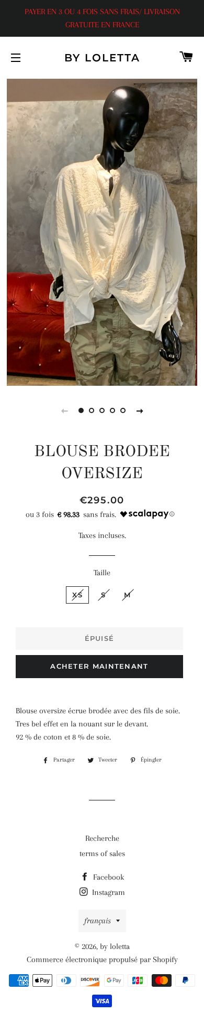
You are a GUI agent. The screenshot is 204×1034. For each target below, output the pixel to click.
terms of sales (102, 853)
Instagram (107, 892)
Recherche (102, 838)
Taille (102, 572)
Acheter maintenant (99, 666)
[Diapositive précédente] (64, 410)
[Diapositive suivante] (139, 410)
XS (77, 594)
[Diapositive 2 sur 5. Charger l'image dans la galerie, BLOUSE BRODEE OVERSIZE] (91, 410)
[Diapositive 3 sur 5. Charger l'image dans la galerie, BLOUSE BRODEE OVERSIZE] (102, 410)
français (97, 920)
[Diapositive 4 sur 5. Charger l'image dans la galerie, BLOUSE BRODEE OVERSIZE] (112, 410)
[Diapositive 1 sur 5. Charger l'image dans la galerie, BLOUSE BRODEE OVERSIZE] (81, 410)
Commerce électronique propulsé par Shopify (102, 959)
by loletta (102, 57)
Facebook (107, 877)
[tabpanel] (102, 231)
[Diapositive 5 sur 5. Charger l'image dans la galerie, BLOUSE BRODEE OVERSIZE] (123, 410)
